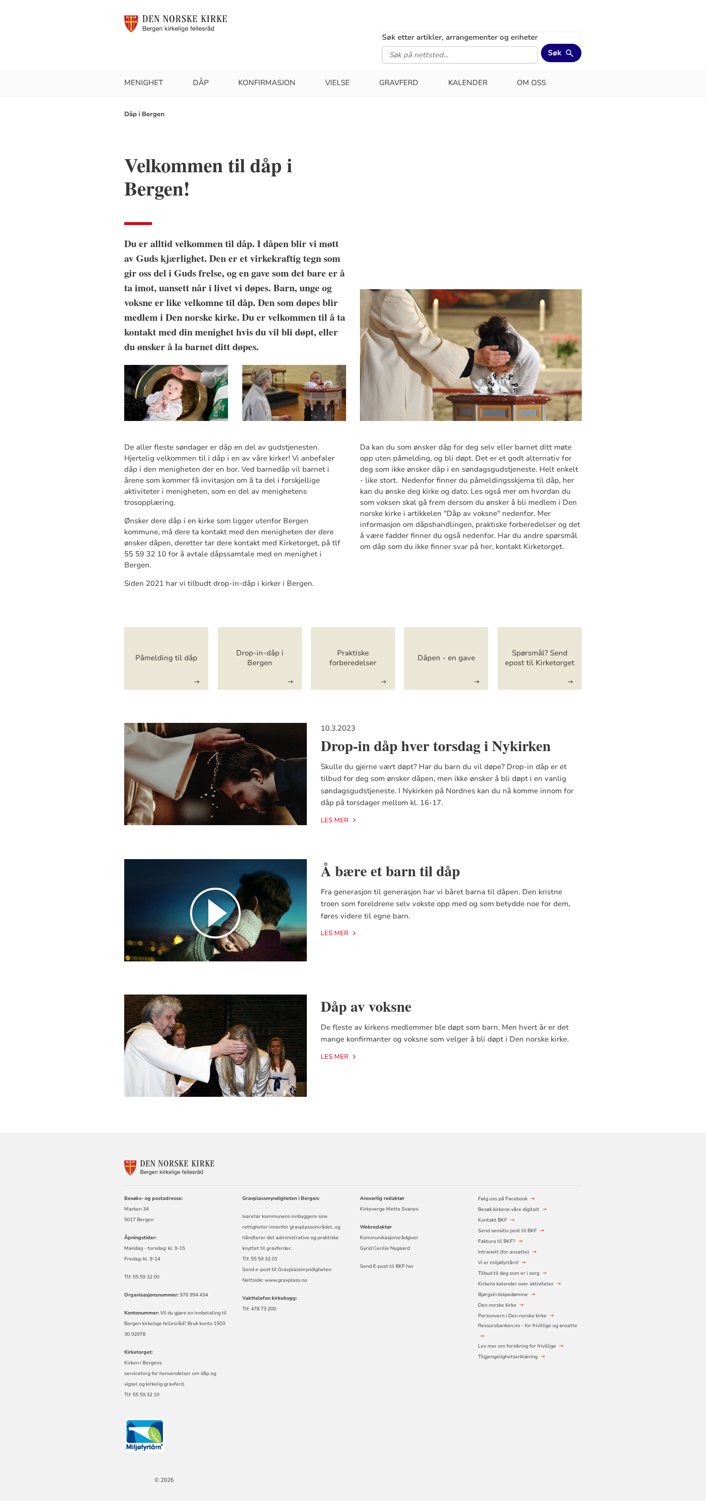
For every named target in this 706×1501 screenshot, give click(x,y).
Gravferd (398, 83)
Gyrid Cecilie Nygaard (385, 1248)
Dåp (201, 83)
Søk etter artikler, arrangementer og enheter (460, 37)
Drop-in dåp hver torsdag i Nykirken (436, 745)
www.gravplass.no (286, 1280)
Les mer (335, 820)
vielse (337, 83)
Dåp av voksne (366, 1006)
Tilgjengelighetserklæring (508, 1356)
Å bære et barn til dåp (390, 870)
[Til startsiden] (175, 23)
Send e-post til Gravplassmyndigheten (286, 1269)
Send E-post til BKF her (387, 1266)
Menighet (143, 83)
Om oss (531, 83)
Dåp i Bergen (144, 114)
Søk (554, 53)
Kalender (467, 83)
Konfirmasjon (266, 83)
